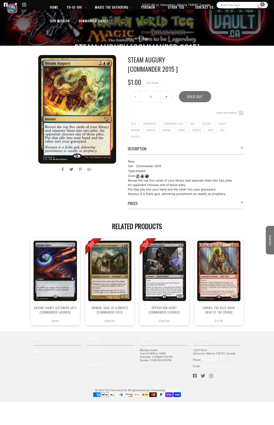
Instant (207, 123)
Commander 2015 (173, 123)
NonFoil (151, 130)
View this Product (57, 292)
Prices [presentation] (133, 203)
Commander (150, 123)
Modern (135, 130)
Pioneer (196, 130)
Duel (192, 123)
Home (129, 38)
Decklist (269, 240)
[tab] (185, 150)
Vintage (135, 137)
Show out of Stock (226, 112)
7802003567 (209, 359)
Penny (181, 130)
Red (222, 130)
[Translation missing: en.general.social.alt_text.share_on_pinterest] (81, 169)
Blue (133, 123)
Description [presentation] (137, 148)
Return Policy (94, 358)
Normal (167, 130)
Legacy (222, 123)
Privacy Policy (95, 364)
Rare (210, 130)
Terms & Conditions (98, 351)
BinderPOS (172, 390)
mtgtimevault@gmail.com (216, 366)
